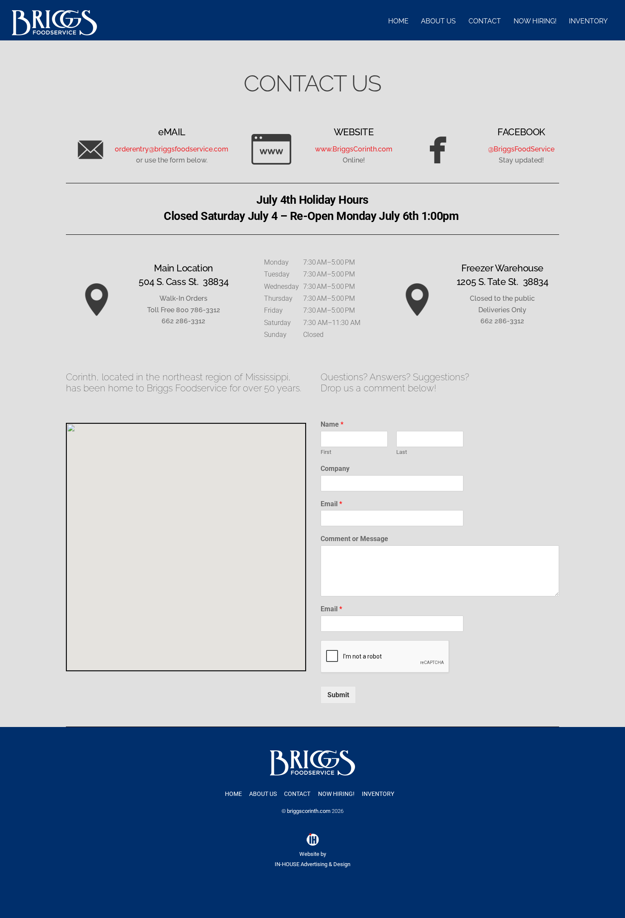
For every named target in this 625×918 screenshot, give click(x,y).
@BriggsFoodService (521, 149)
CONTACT (485, 21)
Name (332, 424)
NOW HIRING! (535, 21)
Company (335, 469)
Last (401, 452)
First (326, 452)
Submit (338, 695)
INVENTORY (588, 21)
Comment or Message (354, 539)
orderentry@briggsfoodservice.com (171, 149)
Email (331, 504)
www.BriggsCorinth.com (353, 149)
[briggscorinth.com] (54, 31)
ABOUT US (438, 21)
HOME (398, 21)
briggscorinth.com (308, 811)
